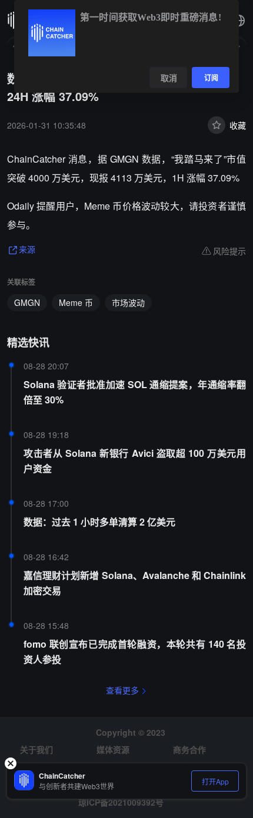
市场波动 (128, 302)
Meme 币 (76, 302)
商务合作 (189, 749)
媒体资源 (112, 749)
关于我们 (36, 749)
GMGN (27, 302)
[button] (239, 20)
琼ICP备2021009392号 (121, 802)
